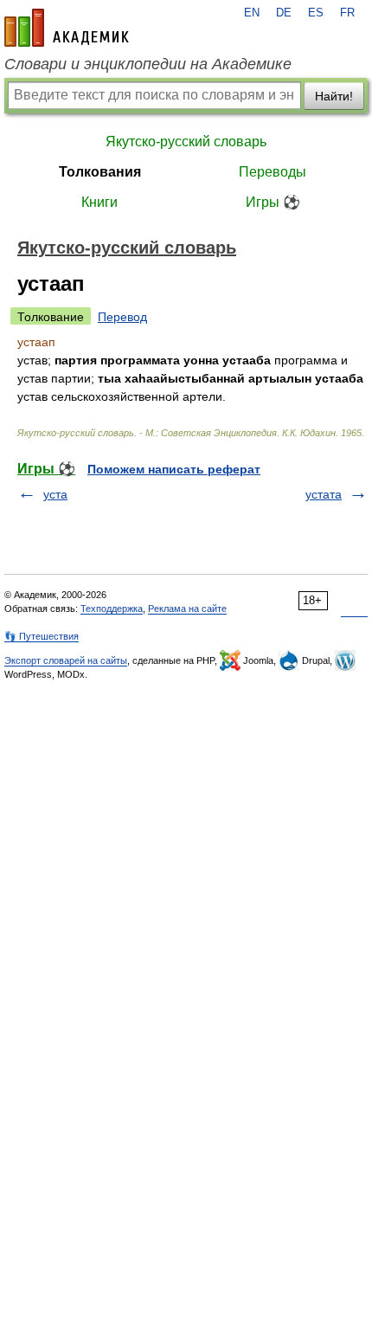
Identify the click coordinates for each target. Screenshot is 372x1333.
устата (323, 494)
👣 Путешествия (41, 636)
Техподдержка (111, 608)
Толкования (100, 171)
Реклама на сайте (187, 608)
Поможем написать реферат (173, 469)
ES (316, 13)
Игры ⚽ (273, 202)
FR (347, 13)
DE (284, 13)
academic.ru (66, 28)
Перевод (122, 317)
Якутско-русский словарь (186, 141)
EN (252, 13)
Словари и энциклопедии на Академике (148, 64)
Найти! (334, 96)
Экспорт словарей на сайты (65, 660)
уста (55, 494)
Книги (99, 202)
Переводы (272, 171)
